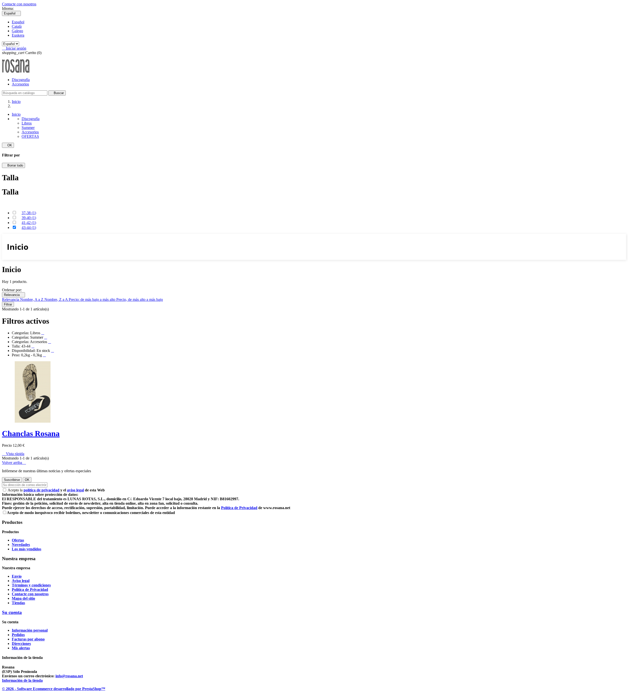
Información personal (30, 630)
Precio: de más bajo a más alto (92, 299)
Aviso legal (20, 581)
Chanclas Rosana (31, 433)
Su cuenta (12, 612)
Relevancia (13, 295)
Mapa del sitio (23, 598)
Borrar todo (13, 165)
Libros (27, 123)
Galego (17, 31)
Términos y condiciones (31, 585)
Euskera (18, 35)
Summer (28, 127)
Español (18, 22)
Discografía (21, 80)
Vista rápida (13, 454)
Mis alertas (21, 648)
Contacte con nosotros (19, 4)
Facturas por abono (28, 639)
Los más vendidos (26, 549)
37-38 (29, 213)
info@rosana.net (69, 676)
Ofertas (18, 540)
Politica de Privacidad (30, 589)
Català (17, 26)
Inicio (16, 114)
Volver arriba (14, 462)
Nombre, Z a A (56, 299)
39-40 (29, 218)
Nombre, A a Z (32, 299)
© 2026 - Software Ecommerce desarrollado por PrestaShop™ (53, 689)
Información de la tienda (22, 680)
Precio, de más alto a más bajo (139, 299)
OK (8, 145)
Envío (17, 576)
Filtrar (8, 304)
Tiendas (18, 603)
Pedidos (18, 635)
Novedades (21, 544)
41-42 (29, 223)
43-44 (29, 227)
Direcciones (21, 643)
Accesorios (20, 84)
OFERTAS (30, 136)
